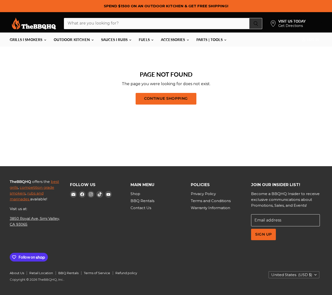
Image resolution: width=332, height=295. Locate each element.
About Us (17, 273)
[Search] (255, 23)
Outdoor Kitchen (72, 39)
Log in (312, 39)
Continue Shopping (166, 98)
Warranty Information (210, 207)
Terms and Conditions (211, 200)
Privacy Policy (203, 193)
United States (291, 274)
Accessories (173, 39)
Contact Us (141, 207)
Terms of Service (97, 273)
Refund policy (126, 273)
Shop (135, 193)
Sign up (263, 234)
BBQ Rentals (142, 200)
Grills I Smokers (27, 39)
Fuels (145, 39)
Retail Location (41, 273)
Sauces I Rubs (115, 39)
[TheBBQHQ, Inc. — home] (34, 23)
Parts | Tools (210, 39)
